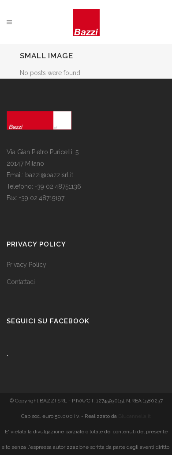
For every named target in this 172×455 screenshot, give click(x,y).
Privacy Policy (26, 264)
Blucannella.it (134, 416)
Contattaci (21, 281)
